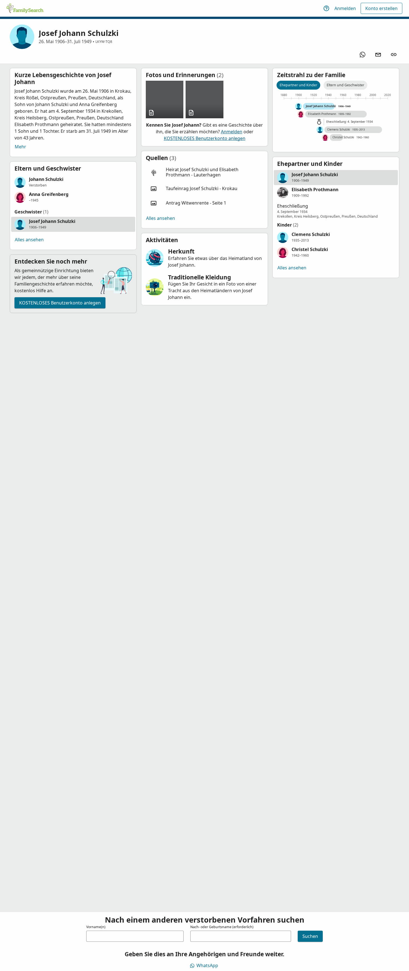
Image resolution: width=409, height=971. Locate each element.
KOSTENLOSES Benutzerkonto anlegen (60, 303)
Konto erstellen (381, 8)
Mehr (20, 147)
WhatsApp (207, 965)
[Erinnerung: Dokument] (164, 99)
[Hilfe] (326, 8)
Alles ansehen (29, 240)
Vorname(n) (95, 927)
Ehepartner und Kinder (298, 85)
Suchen (310, 936)
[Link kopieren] (393, 54)
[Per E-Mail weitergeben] (378, 54)
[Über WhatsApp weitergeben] (362, 54)
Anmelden (345, 8)
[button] (73, 182)
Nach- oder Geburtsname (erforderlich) (221, 927)
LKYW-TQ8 (103, 41)
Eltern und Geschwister (345, 85)
